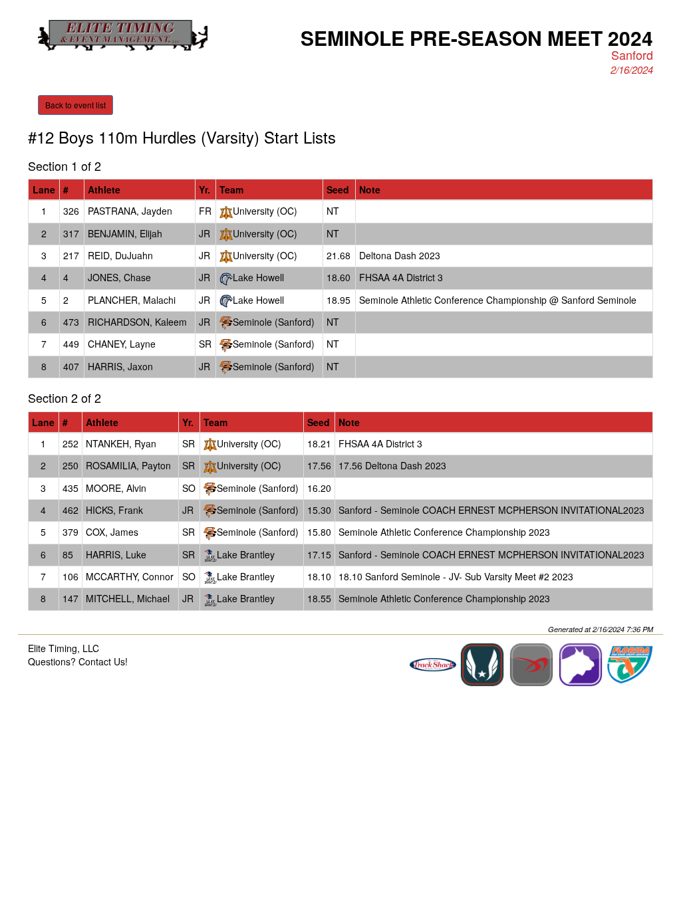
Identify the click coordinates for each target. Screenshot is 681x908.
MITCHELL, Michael (128, 598)
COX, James (112, 531)
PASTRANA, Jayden (130, 210)
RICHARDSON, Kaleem (137, 321)
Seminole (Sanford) (274, 321)
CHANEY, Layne (122, 343)
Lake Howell (258, 277)
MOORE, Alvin (116, 488)
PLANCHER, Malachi (132, 299)
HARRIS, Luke (116, 554)
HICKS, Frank (114, 509)
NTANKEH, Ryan (121, 443)
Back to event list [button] (75, 104)
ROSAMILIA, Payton (128, 465)
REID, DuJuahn (120, 255)
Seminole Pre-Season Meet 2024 (477, 37)
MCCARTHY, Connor (130, 576)
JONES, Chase (119, 277)
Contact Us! (103, 661)
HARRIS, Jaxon (120, 366)
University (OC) (265, 210)
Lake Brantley (246, 554)
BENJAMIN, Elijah (125, 233)
